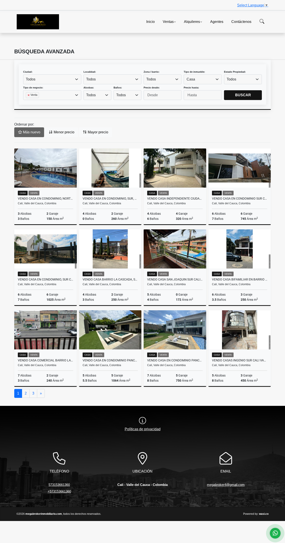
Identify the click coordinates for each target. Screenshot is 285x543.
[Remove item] (29, 95)
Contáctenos (241, 21)
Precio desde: (152, 87)
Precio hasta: (191, 87)
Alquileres (192, 21)
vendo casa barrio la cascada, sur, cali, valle (110, 279)
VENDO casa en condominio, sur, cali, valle (110, 198)
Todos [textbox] (30, 79)
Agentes (216, 21)
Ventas (168, 21)
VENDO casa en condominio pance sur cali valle (110, 360)
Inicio (150, 21)
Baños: (118, 87)
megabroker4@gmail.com (226, 485)
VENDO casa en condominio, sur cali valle (45, 279)
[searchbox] (27, 102)
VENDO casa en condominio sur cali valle (239, 198)
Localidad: (89, 71)
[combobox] (52, 79)
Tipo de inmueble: (194, 71)
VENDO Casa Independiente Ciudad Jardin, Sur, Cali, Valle (175, 198)
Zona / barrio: (151, 71)
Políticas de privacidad (143, 429)
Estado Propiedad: (235, 71)
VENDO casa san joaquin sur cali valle (175, 279)
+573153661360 (59, 491)
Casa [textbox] (191, 79)
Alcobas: (88, 87)
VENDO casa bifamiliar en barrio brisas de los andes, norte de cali (239, 279)
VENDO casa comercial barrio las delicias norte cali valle (45, 360)
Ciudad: (28, 71)
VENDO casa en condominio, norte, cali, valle (45, 198)
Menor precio (63, 132)
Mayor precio (97, 132)
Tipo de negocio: (33, 87)
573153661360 (59, 485)
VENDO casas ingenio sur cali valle (239, 360)
